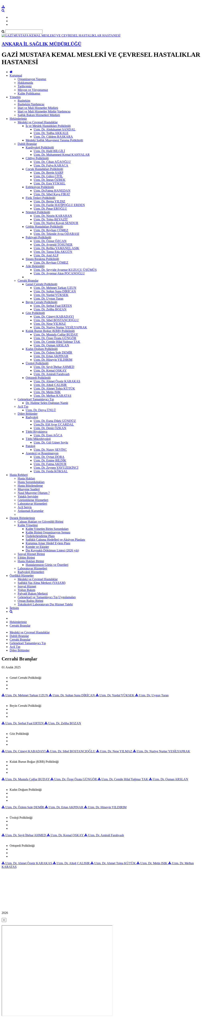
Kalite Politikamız (29, 93)
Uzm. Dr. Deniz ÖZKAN (50, 428)
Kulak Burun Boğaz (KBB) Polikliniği (50, 331)
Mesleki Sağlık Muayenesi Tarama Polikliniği (54, 140)
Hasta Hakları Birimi (31, 561)
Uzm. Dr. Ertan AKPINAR (51, 356)
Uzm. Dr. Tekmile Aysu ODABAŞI (56, 233)
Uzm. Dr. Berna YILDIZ (49, 201)
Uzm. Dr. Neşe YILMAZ (50, 323)
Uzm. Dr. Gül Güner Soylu (51, 442)
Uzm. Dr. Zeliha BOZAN (50, 309)
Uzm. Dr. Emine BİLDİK (50, 460)
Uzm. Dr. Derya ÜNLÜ (41, 410)
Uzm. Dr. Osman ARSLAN (51, 345)
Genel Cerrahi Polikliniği (41, 284)
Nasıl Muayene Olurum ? (34, 493)
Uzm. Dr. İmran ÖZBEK (49, 179)
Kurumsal (16, 75)
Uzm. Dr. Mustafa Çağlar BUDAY (56, 334)
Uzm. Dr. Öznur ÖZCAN (50, 241)
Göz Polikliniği (35, 313)
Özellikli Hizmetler (22, 575)
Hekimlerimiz (18, 118)
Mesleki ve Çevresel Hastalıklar (38, 122)
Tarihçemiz (25, 86)
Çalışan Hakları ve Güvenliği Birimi (40, 521)
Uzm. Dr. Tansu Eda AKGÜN (53, 251)
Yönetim (15, 97)
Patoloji (30, 446)
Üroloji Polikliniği (37, 363)
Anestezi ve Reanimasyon (42, 453)
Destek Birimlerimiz (22, 518)
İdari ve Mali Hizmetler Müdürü (38, 108)
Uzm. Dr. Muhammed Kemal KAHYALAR (62, 154)
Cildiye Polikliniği (37, 158)
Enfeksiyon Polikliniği (40, 187)
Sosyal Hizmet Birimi (31, 554)
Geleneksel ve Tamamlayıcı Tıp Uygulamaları (47, 597)
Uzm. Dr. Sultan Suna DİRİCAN (55, 291)
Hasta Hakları (26, 478)
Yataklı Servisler (28, 496)
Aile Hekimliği (35, 266)
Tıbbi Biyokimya (36, 431)
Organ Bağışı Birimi (30, 600)
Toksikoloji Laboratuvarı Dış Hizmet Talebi (45, 604)
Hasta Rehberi (19, 475)
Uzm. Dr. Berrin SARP (48, 172)
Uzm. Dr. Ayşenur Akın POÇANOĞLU (59, 273)
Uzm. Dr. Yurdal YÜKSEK (51, 295)
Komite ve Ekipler (37, 546)
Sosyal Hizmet (27, 586)
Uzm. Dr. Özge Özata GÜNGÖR (55, 338)
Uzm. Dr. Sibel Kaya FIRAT (52, 194)
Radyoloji (32, 417)
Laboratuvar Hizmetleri (32, 503)
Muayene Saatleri (29, 489)
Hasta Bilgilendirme (30, 485)
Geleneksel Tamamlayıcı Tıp (36, 399)
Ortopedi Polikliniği (38, 377)
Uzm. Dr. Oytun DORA (49, 457)
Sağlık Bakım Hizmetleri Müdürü (39, 115)
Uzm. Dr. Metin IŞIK (47, 392)
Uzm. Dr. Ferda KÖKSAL (51, 471)
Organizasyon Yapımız (32, 79)
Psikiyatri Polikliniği (38, 237)
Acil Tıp (23, 406)
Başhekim (24, 100)
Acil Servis (25, 507)
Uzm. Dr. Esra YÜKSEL (49, 183)
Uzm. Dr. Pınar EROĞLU (50, 208)
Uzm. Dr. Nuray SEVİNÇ (50, 449)
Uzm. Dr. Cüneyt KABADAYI (54, 316)
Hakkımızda (25, 82)
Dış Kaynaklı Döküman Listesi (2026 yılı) (52, 550)
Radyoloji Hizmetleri (31, 572)
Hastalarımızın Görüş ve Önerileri (47, 564)
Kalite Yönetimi (28, 525)
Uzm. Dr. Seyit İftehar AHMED (54, 367)
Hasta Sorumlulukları (31, 482)
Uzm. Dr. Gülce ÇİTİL (48, 176)
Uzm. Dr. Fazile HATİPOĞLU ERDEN (59, 205)
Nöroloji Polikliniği (38, 212)
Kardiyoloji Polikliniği (40, 147)
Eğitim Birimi (26, 557)
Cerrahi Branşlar (28, 280)
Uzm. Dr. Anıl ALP (46, 255)
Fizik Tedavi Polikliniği (40, 197)
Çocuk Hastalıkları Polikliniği (44, 169)
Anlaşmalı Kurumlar (30, 510)
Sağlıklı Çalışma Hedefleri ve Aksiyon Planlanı (55, 539)
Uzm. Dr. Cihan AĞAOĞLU (52, 162)
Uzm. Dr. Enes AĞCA (48, 435)
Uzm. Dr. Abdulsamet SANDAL (54, 129)
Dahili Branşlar (27, 144)
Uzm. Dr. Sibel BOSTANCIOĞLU (56, 320)
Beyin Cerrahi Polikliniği (41, 302)
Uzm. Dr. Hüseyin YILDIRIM (53, 359)
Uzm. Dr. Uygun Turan (48, 298)
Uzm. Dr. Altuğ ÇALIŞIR (50, 385)
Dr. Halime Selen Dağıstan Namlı (47, 403)
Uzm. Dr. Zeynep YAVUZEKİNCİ (56, 467)
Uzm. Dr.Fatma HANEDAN (52, 190)
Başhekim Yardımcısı (31, 104)
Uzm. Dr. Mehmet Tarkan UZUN (55, 287)
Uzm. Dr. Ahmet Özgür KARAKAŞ (57, 381)
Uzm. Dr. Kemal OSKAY (50, 370)
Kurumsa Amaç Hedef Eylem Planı (48, 543)
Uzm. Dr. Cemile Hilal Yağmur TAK (57, 341)
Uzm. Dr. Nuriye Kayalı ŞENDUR (56, 223)
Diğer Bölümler (27, 413)
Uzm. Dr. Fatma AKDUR (50, 464)
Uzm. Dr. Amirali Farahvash (51, 374)
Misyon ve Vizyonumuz (33, 90)
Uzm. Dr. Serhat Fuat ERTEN (53, 305)
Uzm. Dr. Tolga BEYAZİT (51, 219)
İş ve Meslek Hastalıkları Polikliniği (48, 126)
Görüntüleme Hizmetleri (33, 500)
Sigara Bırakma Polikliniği (42, 259)
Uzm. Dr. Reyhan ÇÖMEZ (51, 230)
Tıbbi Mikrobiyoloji (38, 439)
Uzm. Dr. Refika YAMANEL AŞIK (56, 248)
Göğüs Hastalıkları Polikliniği (44, 226)
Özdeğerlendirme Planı (40, 536)
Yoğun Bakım (26, 590)
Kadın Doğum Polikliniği (42, 349)
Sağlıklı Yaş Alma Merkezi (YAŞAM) (41, 582)
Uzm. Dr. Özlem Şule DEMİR (53, 352)
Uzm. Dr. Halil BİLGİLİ (49, 151)
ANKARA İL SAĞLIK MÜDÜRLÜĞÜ (41, 44)
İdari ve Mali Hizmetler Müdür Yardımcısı (44, 111)
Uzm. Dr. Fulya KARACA (51, 165)
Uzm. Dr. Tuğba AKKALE (51, 133)
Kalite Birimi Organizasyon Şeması (48, 532)
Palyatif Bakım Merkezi (33, 593)
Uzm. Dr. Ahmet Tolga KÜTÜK (54, 388)
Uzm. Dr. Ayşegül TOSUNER (53, 244)
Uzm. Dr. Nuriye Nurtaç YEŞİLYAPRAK (60, 327)
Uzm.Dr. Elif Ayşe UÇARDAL (54, 424)
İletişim (14, 608)
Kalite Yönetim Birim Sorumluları (47, 528)
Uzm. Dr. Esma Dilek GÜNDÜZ (55, 421)
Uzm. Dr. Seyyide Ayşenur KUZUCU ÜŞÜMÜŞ (65, 269)
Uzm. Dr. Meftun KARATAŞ (52, 395)
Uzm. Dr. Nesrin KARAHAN (53, 215)
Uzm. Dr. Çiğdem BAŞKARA (53, 136)
